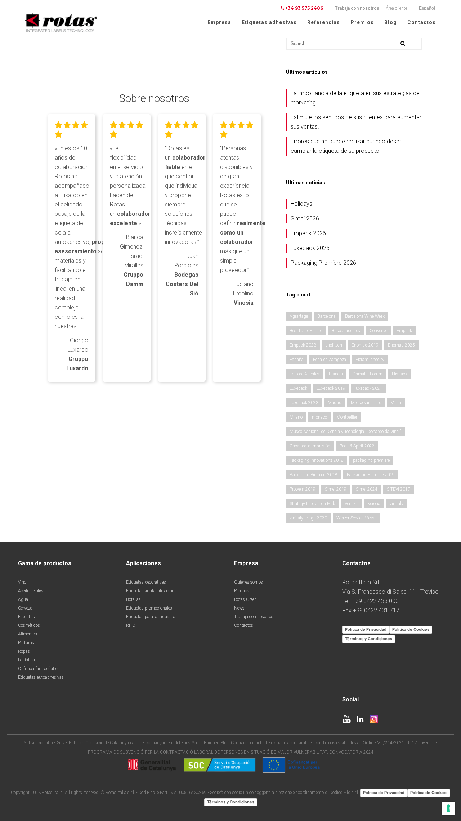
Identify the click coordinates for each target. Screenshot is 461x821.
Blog (390, 22)
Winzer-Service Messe (356, 518)
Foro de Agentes (304, 373)
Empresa (219, 22)
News (239, 608)
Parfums (26, 642)
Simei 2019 (335, 489)
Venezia (352, 503)
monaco (319, 417)
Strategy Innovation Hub (312, 503)
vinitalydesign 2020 (308, 518)
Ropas (24, 651)
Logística (26, 659)
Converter (378, 330)
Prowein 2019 (302, 489)
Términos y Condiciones (368, 638)
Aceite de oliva (31, 590)
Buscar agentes (345, 330)
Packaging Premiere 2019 (371, 474)
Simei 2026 (305, 218)
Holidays (301, 203)
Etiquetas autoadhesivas (41, 677)
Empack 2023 (303, 345)
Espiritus (26, 616)
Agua (23, 599)
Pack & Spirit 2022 (357, 446)
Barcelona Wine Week (365, 316)
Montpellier (346, 417)
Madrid (334, 402)
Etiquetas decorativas (146, 582)
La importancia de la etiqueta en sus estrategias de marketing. (355, 98)
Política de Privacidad (365, 629)
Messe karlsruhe (366, 402)
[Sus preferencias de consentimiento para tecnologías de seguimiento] (448, 808)
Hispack (399, 373)
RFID (130, 625)
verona (374, 503)
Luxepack (298, 388)
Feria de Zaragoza (329, 359)
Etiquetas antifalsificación (150, 590)
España (297, 359)
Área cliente (396, 8)
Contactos (421, 22)
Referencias (323, 22)
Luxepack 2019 (331, 388)
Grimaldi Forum (367, 373)
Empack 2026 (308, 233)
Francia (336, 373)
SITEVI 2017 (398, 489)
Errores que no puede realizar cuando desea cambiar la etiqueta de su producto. (347, 146)
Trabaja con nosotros (357, 8)
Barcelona (326, 316)
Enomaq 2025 (401, 345)
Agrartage (299, 316)
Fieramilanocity (369, 359)
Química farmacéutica (39, 668)
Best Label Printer (306, 330)
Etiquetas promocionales (149, 608)
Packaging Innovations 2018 (317, 460)
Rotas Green (245, 599)
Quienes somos (248, 582)
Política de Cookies (410, 629)
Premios (362, 22)
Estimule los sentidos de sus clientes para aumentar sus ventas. (356, 122)
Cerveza (25, 608)
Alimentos (27, 634)
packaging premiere (371, 460)
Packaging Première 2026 (323, 262)
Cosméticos (29, 625)
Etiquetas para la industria (150, 616)
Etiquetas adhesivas (269, 22)
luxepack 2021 (368, 388)
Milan (395, 402)
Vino (22, 582)
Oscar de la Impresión (310, 446)
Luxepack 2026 (310, 248)
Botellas (133, 599)
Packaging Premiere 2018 (313, 474)
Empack (404, 330)
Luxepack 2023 (304, 402)
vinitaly (396, 503)
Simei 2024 (366, 489)
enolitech (334, 345)
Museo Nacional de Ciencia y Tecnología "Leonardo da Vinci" (345, 431)
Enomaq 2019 (365, 345)
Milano (296, 417)
